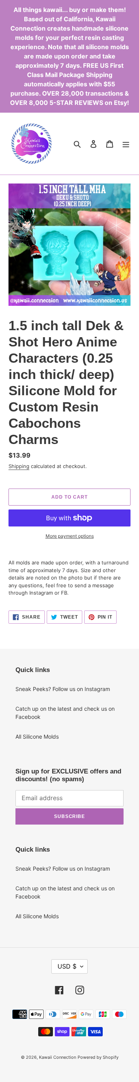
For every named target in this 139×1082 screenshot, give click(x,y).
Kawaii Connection (57, 1057)
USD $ (67, 966)
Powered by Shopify (98, 1057)
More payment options (70, 536)
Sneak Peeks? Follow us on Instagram (62, 689)
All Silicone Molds (37, 736)
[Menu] (126, 143)
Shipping (18, 466)
